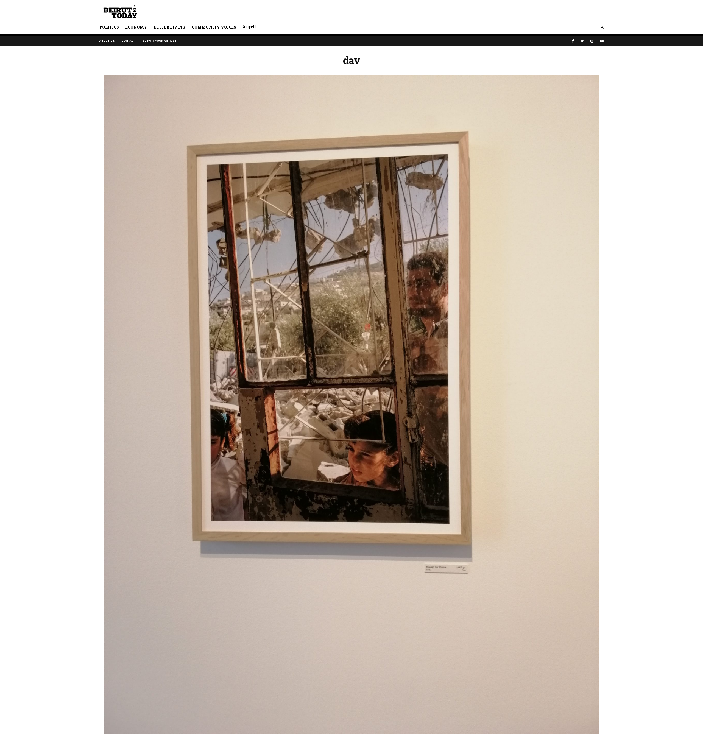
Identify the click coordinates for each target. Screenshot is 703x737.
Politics (109, 27)
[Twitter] (582, 41)
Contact (128, 41)
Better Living (169, 27)
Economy (136, 27)
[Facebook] (572, 41)
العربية (249, 27)
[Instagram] (592, 41)
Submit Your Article (159, 41)
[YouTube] (602, 41)
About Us (107, 41)
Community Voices (214, 27)
